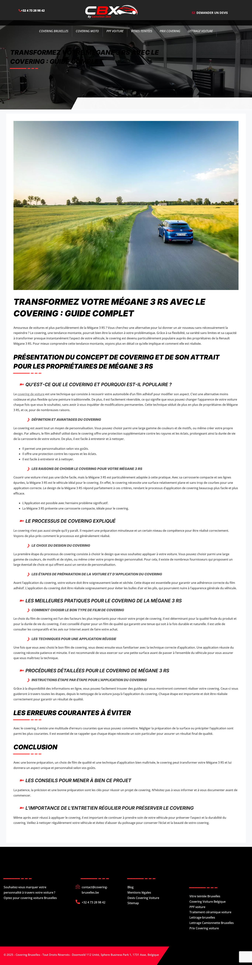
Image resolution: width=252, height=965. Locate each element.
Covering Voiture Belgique (207, 902)
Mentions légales (139, 892)
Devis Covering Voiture (143, 898)
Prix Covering (170, 31)
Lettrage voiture (200, 31)
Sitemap (133, 903)
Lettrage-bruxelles (202, 917)
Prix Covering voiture (204, 928)
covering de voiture (31, 394)
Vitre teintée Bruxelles (204, 896)
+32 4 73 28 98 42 (33, 11)
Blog (130, 887)
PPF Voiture (114, 31)
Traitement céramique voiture (210, 912)
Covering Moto (87, 31)
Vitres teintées (141, 31)
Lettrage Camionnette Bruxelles (211, 923)
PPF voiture (197, 907)
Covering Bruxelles (53, 31)
